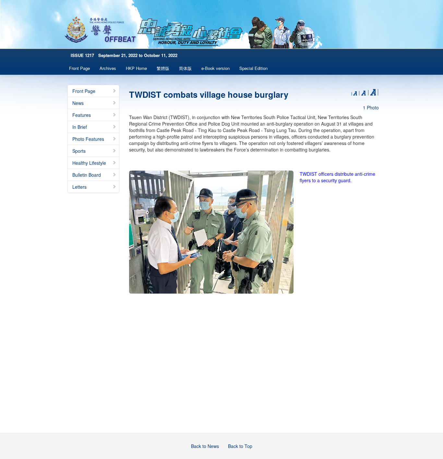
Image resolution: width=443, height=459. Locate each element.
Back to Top (240, 446)
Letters (79, 187)
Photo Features (88, 139)
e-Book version (215, 68)
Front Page (79, 68)
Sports (79, 151)
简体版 (185, 68)
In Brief (79, 127)
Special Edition (253, 68)
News (78, 103)
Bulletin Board (86, 175)
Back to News (205, 446)
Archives (108, 68)
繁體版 (163, 68)
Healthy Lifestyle (89, 163)
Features (81, 115)
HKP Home (136, 68)
